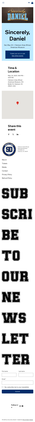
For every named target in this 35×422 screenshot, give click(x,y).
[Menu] (3, 2)
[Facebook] (22, 406)
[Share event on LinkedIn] (17, 134)
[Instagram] (20, 406)
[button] (32, 2)
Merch (4, 160)
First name (5, 371)
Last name (22, 371)
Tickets (4, 163)
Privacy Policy (7, 174)
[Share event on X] (13, 134)
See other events (17, 56)
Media (4, 167)
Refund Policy (7, 178)
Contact (5, 171)
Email (4, 379)
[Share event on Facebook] (9, 134)
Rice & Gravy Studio (28, 419)
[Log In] (28, 3)
